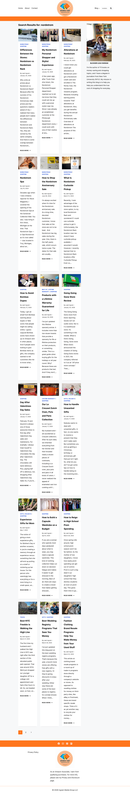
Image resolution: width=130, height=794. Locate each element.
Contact (35, 8)
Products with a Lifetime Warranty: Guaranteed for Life (49, 303)
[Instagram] (63, 744)
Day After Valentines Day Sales (25, 406)
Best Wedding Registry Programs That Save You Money (49, 628)
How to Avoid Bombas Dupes (27, 297)
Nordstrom (24, 44)
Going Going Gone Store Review (70, 297)
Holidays (72, 398)
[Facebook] (59, 744)
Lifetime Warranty (48, 398)
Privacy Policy (33, 752)
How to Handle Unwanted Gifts (71, 408)
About (27, 8)
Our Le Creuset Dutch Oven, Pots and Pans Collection (49, 412)
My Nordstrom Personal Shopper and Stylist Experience (49, 57)
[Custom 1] (71, 744)
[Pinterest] (67, 744)
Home (20, 8)
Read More (25, 150)
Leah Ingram (26, 73)
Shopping (23, 46)
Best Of (44, 289)
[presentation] (27, 35)
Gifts (65, 398)
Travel (22, 617)
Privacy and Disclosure (71, 778)
